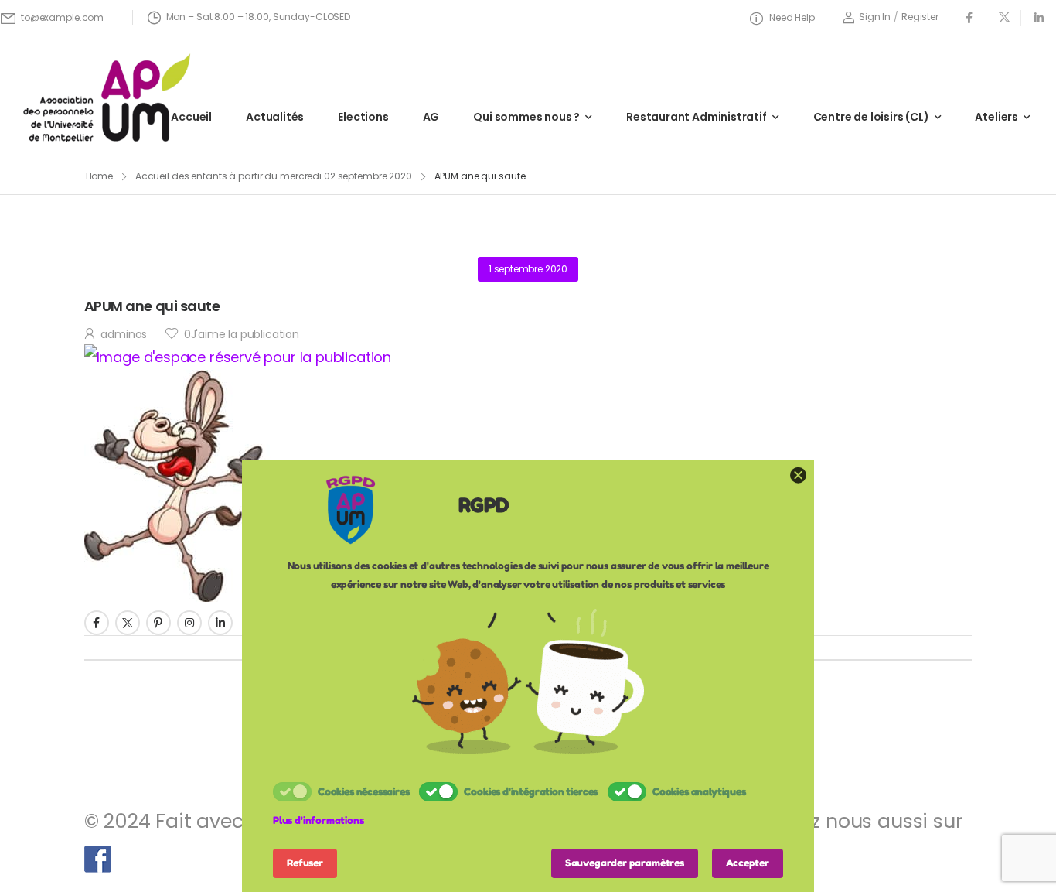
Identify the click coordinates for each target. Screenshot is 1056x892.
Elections (363, 117)
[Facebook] (96, 622)
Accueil (191, 117)
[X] (127, 622)
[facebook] (969, 17)
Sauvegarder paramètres (624, 862)
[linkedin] (1038, 17)
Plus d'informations (318, 820)
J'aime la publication (241, 334)
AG (431, 117)
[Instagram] (189, 622)
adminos (123, 334)
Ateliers (996, 117)
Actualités (275, 117)
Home (100, 176)
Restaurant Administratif (696, 117)
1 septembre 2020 (528, 268)
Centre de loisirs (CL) (871, 117)
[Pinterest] (158, 622)
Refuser (305, 862)
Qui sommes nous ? (526, 117)
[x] (1004, 17)
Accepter (747, 862)
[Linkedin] (220, 622)
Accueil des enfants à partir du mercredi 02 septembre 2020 (273, 176)
